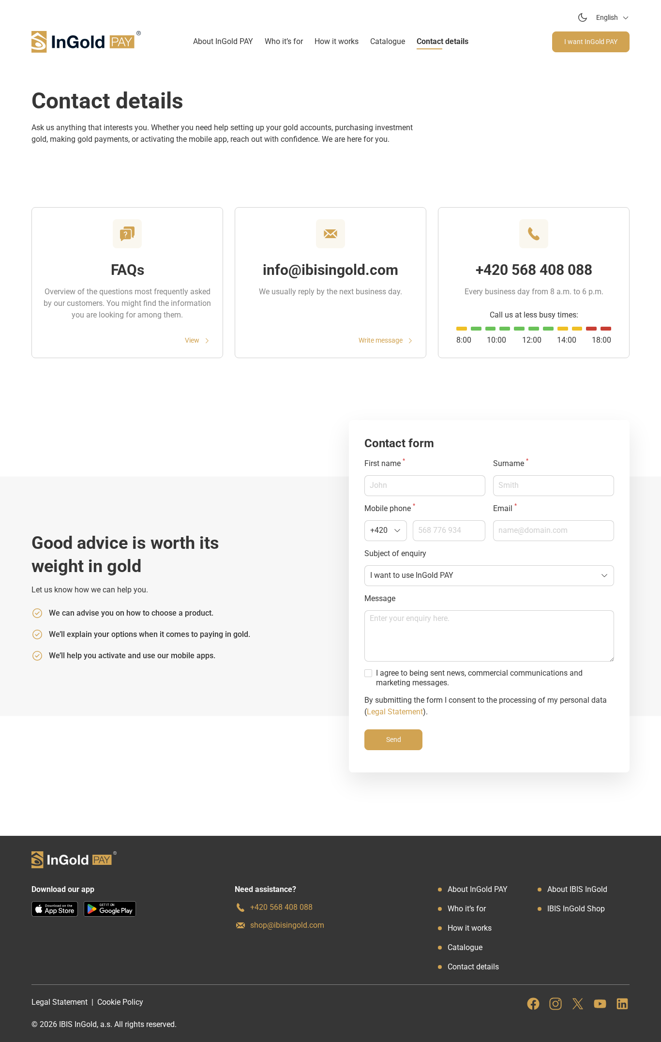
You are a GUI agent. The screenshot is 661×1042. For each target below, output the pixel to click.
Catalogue (387, 41)
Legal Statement (395, 711)
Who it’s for (284, 41)
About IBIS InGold (577, 889)
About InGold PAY (223, 41)
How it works (337, 41)
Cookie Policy (120, 1002)
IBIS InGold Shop (576, 908)
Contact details (442, 41)
